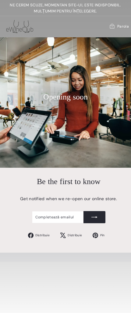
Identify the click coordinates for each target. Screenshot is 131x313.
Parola (123, 26)
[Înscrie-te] (94, 217)
